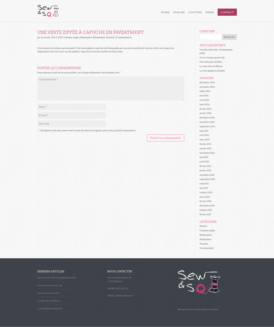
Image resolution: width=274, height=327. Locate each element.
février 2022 (205, 166)
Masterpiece (86, 37)
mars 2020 (205, 197)
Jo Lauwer (46, 37)
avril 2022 (204, 161)
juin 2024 (204, 95)
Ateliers (203, 226)
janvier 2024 (206, 113)
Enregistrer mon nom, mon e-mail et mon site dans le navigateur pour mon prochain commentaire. (88, 130)
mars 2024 (205, 104)
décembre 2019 (207, 206)
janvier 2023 (205, 148)
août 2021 (204, 184)
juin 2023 (204, 131)
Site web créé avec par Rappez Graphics (198, 309)
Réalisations (99, 37)
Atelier (179, 12)
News (210, 12)
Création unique (71, 37)
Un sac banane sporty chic (212, 57)
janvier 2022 (205, 170)
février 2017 (205, 214)
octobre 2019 (206, 210)
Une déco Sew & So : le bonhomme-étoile (56, 278)
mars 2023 (205, 139)
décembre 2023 (207, 117)
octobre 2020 (206, 192)
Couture (195, 12)
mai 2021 (204, 188)
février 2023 (205, 144)
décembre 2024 (207, 82)
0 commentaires (124, 37)
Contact (227, 12)
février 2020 (205, 201)
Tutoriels (110, 37)
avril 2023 (204, 135)
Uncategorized (207, 248)
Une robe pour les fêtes (211, 62)
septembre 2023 (207, 126)
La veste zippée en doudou (212, 71)
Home (165, 12)
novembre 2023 (207, 122)
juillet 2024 (205, 91)
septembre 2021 (207, 179)
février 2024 (205, 109)
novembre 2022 (207, 153)
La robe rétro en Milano (211, 66)
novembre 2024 (207, 87)
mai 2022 (204, 157)
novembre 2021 (207, 175)
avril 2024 (204, 100)
